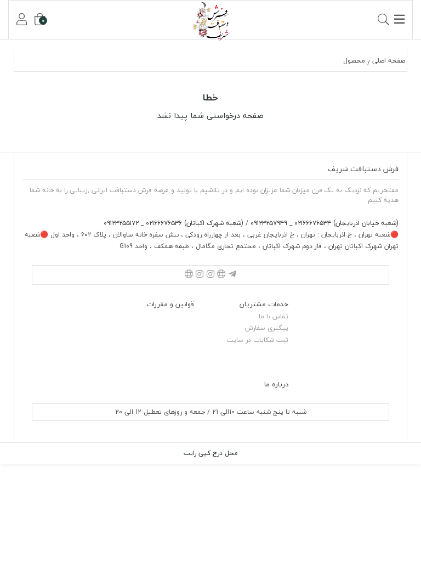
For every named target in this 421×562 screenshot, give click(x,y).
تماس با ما (273, 316)
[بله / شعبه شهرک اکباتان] (188, 275)
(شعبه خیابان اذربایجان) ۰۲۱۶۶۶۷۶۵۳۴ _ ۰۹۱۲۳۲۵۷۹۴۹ (323, 223)
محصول (354, 60)
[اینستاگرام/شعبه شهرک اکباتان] (199, 275)
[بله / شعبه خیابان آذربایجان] (221, 275)
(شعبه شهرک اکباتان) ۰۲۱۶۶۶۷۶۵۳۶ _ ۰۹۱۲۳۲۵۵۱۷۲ (173, 223)
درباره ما (276, 384)
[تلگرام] (232, 275)
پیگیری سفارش (266, 328)
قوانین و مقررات (170, 304)
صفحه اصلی (388, 60)
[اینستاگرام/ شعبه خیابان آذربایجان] (210, 275)
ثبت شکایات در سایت (257, 340)
